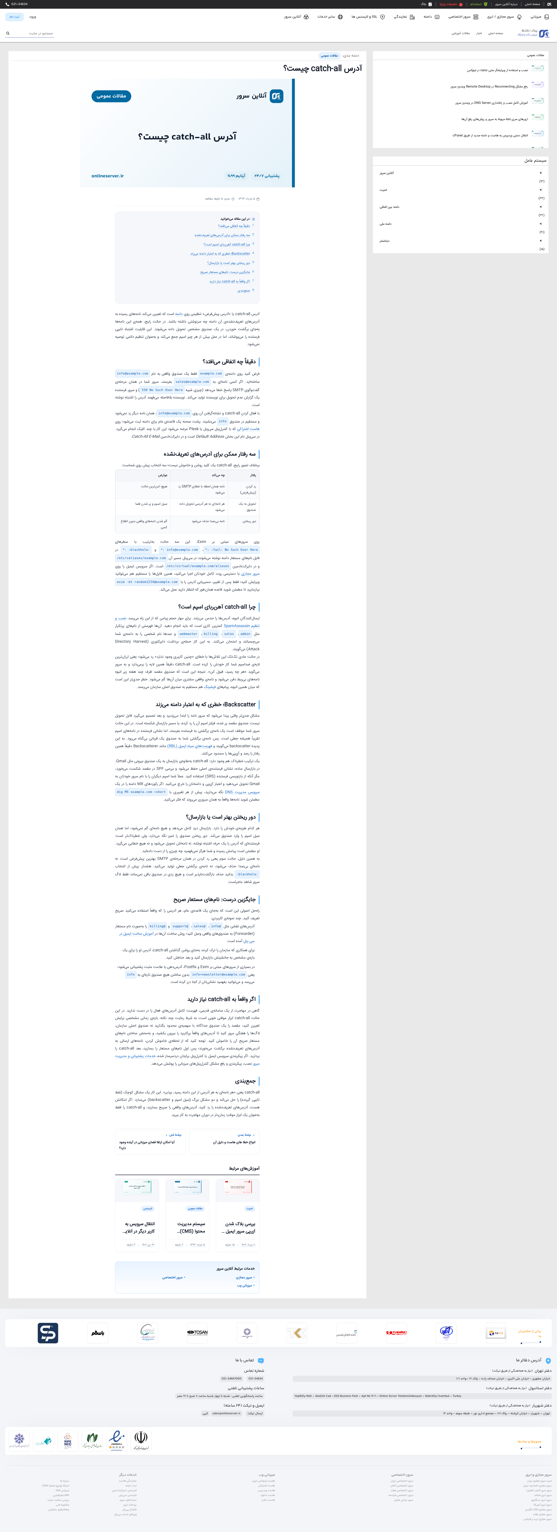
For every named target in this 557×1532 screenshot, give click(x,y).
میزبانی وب (244, 1285)
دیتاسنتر (384, 240)
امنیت (383, 190)
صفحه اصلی (495, 34)
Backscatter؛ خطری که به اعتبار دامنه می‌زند (220, 253)
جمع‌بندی (244, 290)
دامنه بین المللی (389, 207)
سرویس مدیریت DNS (242, 792)
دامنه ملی (385, 223)
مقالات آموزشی (461, 34)
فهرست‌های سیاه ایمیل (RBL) (189, 746)
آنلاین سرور (387, 173)
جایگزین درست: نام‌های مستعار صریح (225, 272)
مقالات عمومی (535, 55)
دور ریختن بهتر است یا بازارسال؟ (228, 263)
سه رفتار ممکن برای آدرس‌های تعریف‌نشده (222, 235)
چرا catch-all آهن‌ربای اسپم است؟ (227, 244)
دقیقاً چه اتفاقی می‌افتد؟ (234, 226)
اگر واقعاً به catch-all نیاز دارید (229, 281)
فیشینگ (210, 687)
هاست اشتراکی (248, 429)
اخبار (479, 34)
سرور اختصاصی (172, 1277)
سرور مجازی (250, 574)
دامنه (179, 314)
